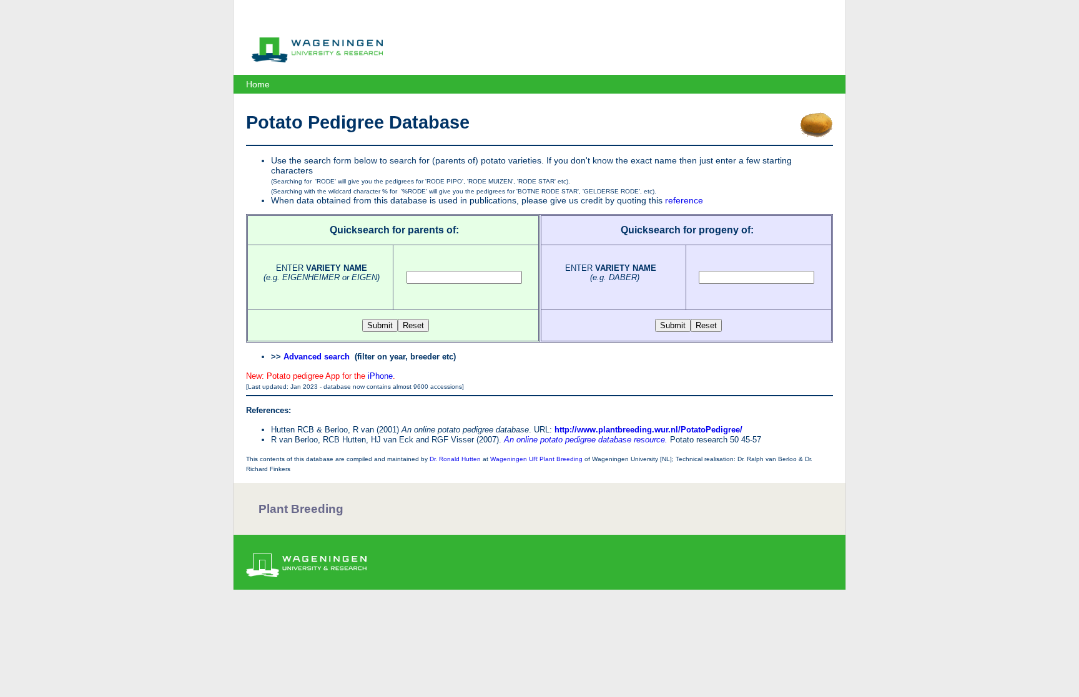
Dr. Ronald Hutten (455, 459)
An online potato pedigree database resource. (586, 439)
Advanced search (316, 356)
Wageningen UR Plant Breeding (536, 459)
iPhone (380, 376)
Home (258, 84)
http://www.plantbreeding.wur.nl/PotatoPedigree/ (648, 429)
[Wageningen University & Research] (317, 59)
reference (684, 200)
